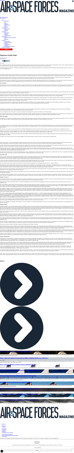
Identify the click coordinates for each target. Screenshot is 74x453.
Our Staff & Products (8, 42)
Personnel (6, 23)
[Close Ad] (72, 449)
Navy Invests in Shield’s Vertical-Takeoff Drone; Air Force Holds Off (19, 400)
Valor (5, 38)
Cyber (5, 25)
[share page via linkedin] (6, 61)
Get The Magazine (7, 35)
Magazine (4, 31)
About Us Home (7, 41)
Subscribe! (6, 30)
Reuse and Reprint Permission (9, 46)
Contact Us (6, 45)
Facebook (4, 423)
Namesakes (6, 39)
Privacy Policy (4, 436)
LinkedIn (3, 426)
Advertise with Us (7, 44)
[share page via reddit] (7, 61)
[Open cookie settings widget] (2, 451)
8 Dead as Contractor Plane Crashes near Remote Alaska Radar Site (19, 370)
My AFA (1, 18)
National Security (7, 24)
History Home (4, 36)
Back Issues (6, 33)
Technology (6, 26)
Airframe (5, 29)
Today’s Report (7, 28)
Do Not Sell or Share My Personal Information (10, 435)
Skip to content (2, 0)
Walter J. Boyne (4, 57)
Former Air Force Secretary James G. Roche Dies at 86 (15, 351)
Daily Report (4, 27)
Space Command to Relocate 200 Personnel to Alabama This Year (18, 364)
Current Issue (6, 32)
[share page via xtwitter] (4, 61)
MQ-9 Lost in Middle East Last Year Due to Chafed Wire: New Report (19, 388)
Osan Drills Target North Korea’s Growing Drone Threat (16, 382)
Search (7, 17)
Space (5, 22)
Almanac (5, 34)
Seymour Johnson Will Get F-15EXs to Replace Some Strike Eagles (18, 394)
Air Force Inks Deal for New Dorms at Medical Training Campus (18, 375)
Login (4, 17)
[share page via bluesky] (9, 61)
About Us (4, 40)
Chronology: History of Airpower (10, 37)
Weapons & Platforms (6, 47)
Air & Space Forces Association (7, 432)
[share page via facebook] (3, 61)
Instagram (4, 425)
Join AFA (1, 17)
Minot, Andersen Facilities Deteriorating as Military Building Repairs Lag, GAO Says (24, 358)
